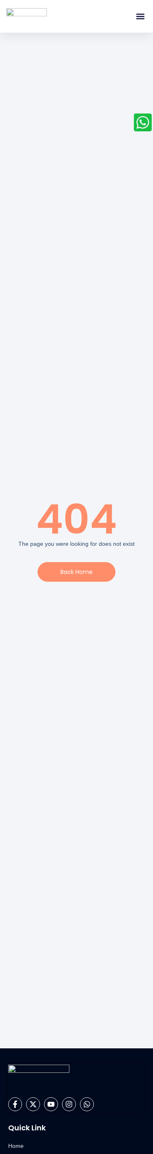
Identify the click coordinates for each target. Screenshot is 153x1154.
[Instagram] (69, 1104)
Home (16, 1146)
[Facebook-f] (15, 1104)
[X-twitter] (33, 1104)
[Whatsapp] (87, 1104)
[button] (140, 16)
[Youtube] (51, 1104)
